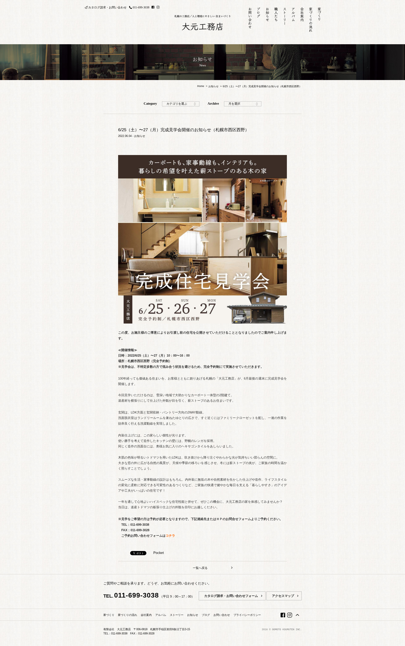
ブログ (206, 615)
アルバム (160, 615)
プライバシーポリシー (247, 615)
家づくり (108, 615)
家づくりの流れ (127, 615)
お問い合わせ (221, 615)
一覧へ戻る (200, 568)
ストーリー (177, 615)
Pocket (158, 553)
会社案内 (146, 615)
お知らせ (139, 136)
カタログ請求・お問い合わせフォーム (231, 596)
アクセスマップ (283, 596)
